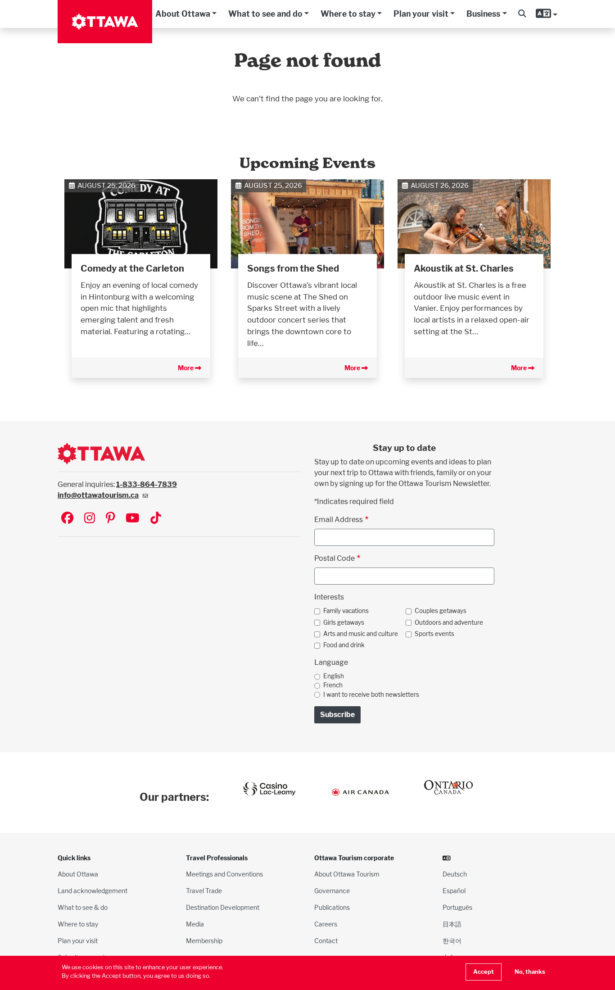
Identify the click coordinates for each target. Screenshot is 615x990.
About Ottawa (182, 13)
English (333, 676)
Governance (332, 891)
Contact (326, 941)
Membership (204, 941)
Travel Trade (204, 891)
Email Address (338, 519)
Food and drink (344, 645)
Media (195, 924)
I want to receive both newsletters (371, 694)
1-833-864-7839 (146, 484)
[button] (522, 14)
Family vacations (346, 610)
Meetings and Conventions (224, 874)
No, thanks (530, 971)
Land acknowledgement (92, 891)
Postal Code (334, 558)
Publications (332, 907)
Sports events (434, 633)
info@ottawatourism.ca (98, 495)
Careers (325, 924)
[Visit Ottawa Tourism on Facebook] (67, 518)
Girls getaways (343, 622)
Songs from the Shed (293, 268)
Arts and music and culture (360, 633)
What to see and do (265, 13)
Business (483, 13)
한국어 (452, 941)
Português (457, 907)
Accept (483, 971)
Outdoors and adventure (449, 622)
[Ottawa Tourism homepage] (105, 21)
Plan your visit (420, 13)
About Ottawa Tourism (347, 874)
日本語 (452, 924)
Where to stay (348, 13)
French (333, 685)
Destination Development (222, 907)
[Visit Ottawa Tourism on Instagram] (90, 518)
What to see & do (83, 907)
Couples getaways (440, 610)
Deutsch (455, 874)
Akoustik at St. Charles (464, 268)
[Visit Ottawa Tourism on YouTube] (132, 518)
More (186, 368)
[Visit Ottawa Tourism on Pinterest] (110, 518)
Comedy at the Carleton (132, 268)
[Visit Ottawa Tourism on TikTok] (156, 518)
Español (454, 891)
